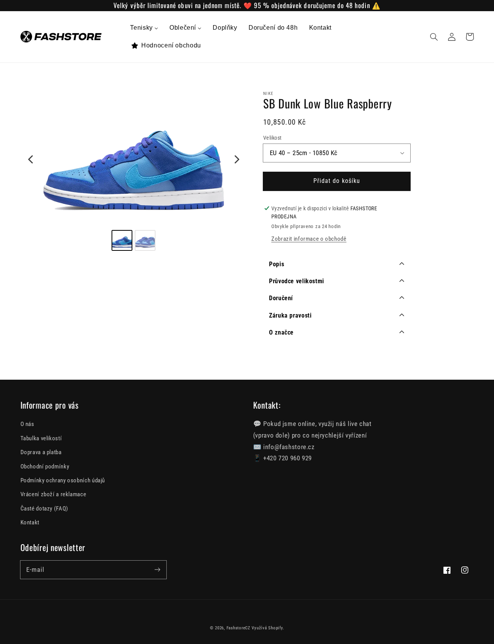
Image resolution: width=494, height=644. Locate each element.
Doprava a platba (41, 452)
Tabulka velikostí (41, 438)
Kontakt (29, 522)
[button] (434, 37)
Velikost (272, 138)
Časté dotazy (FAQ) (44, 508)
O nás (27, 424)
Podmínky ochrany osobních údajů (62, 480)
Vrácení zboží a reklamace (53, 494)
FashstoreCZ (238, 627)
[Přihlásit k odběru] (157, 569)
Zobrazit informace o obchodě (309, 238)
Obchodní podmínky (44, 466)
